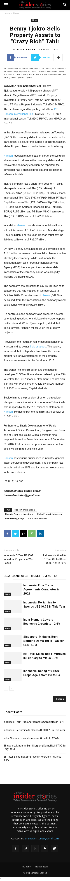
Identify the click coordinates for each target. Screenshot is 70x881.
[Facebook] (15, 848)
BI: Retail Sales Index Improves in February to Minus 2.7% (32, 758)
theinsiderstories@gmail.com (42, 838)
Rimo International (37, 518)
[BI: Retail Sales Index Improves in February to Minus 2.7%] (13, 658)
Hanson (8, 155)
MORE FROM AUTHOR (45, 576)
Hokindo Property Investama (19, 514)
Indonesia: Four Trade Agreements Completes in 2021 (41, 589)
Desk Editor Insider (26, 49)
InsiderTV (27, 866)
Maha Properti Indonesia (49, 514)
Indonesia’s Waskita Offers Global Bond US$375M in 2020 (54, 559)
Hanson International (25, 509)
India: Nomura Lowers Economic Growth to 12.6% (31, 738)
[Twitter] (54, 848)
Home (7, 13)
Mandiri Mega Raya (14, 518)
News (16, 13)
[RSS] (44, 848)
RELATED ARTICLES (15, 576)
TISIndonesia (41, 866)
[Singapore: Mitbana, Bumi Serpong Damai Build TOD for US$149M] (13, 641)
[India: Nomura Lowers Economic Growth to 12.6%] (13, 624)
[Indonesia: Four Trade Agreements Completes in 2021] (13, 589)
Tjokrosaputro (38, 346)
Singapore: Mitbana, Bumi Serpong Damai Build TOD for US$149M (43, 641)
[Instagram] (25, 848)
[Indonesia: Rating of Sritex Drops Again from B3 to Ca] (13, 675)
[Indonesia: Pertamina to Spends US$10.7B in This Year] (13, 606)
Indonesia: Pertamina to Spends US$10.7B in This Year (34, 730)
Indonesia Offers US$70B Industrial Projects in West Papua (19, 559)
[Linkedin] (35, 848)
